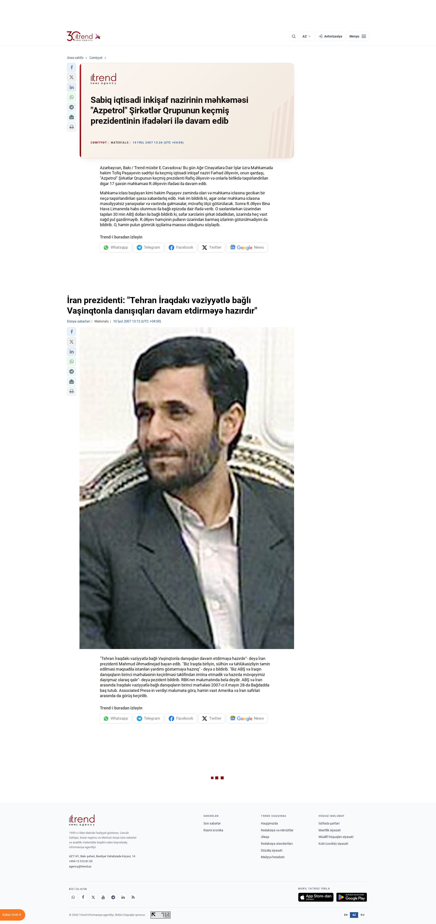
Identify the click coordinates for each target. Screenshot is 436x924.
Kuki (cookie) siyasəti (333, 843)
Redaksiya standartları (277, 843)
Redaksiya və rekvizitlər (277, 830)
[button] (71, 67)
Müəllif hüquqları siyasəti (336, 837)
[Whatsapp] (73, 897)
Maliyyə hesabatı (273, 857)
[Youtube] (103, 897)
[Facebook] (83, 897)
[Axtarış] (293, 36)
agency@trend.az (80, 866)
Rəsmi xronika (213, 830)
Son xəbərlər (212, 823)
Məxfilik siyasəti (330, 830)
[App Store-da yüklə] (316, 897)
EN (346, 915)
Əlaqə (265, 837)
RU (362, 915)
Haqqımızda (269, 823)
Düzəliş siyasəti (271, 850)
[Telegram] (113, 897)
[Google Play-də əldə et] (351, 897)
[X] (93, 897)
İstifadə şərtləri (329, 823)
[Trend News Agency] (81, 820)
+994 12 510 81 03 (80, 861)
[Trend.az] (84, 36)
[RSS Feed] (133, 897)
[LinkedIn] (123, 897)
